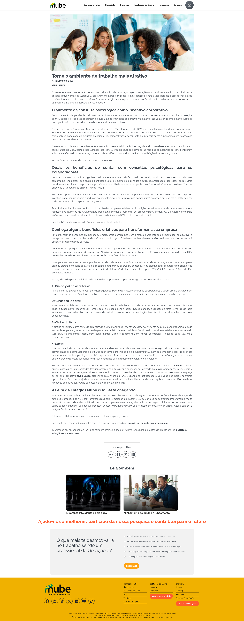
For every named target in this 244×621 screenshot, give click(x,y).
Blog (125, 594)
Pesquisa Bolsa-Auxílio (185, 598)
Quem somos (129, 587)
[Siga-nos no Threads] (62, 601)
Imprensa (164, 5)
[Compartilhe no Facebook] (118, 454)
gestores (181, 430)
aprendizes (73, 433)
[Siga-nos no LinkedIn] (77, 601)
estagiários (58, 433)
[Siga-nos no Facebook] (47, 601)
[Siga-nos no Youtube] (84, 601)
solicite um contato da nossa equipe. (148, 423)
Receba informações (187, 604)
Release (179, 587)
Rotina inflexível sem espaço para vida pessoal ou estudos (151, 536)
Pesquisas (180, 594)
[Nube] (65, 5)
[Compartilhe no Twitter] (126, 454)
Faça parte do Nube (132, 591)
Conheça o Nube (92, 5)
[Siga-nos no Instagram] (54, 601)
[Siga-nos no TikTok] (91, 601)
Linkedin (70, 416)
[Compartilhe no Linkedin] (133, 454)
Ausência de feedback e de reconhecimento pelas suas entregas (154, 546)
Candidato (110, 5)
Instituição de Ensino (144, 5)
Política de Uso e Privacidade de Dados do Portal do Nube (155, 613)
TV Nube (127, 598)
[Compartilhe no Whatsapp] (111, 454)
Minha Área (154, 587)
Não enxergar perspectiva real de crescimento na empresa (151, 541)
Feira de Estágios (131, 602)
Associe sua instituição (161, 596)
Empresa (124, 5)
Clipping (179, 591)
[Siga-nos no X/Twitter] (69, 601)
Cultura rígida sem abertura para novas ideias (146, 557)
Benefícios (154, 591)
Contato (178, 5)
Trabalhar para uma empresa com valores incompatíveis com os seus (156, 552)
